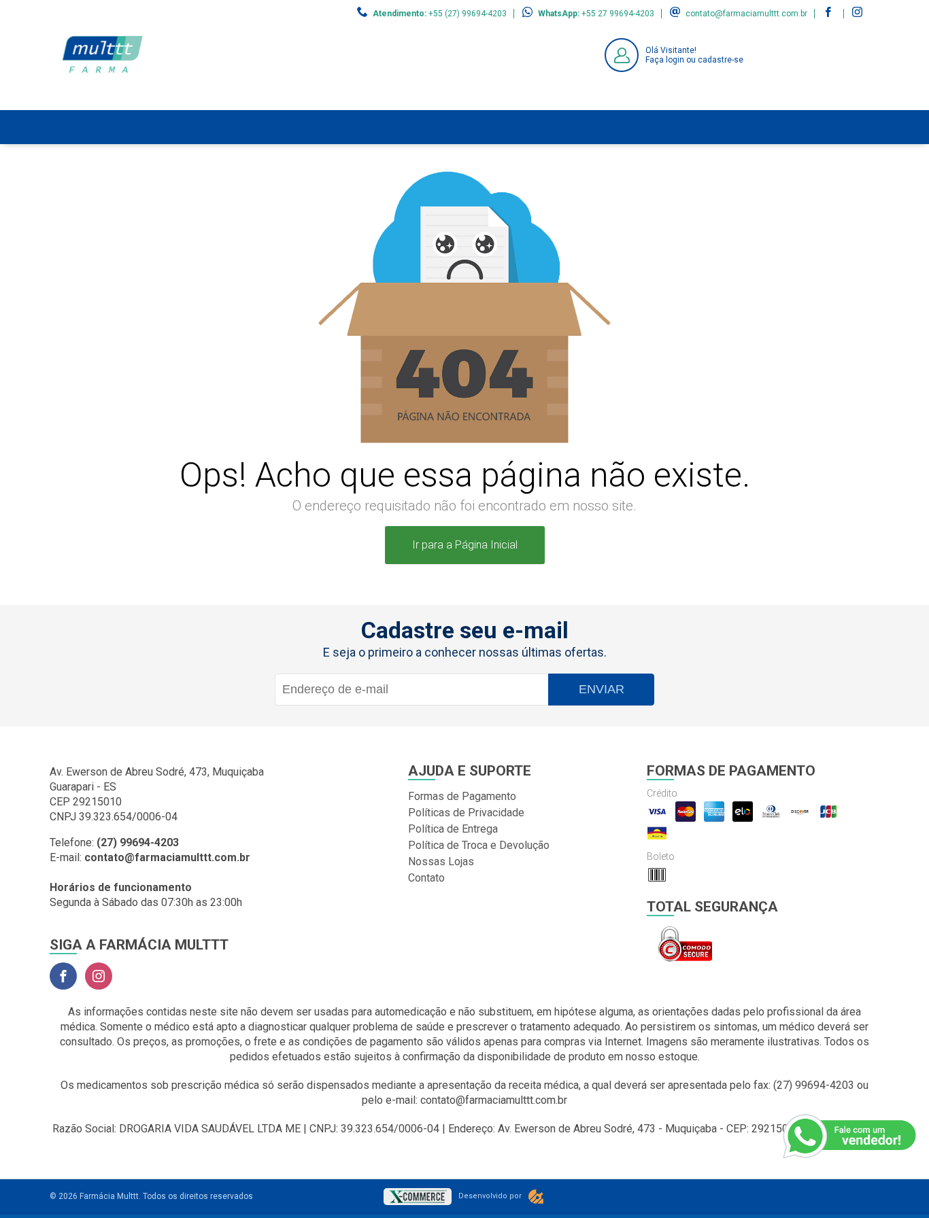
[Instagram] (98, 976)
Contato (426, 877)
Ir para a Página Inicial (465, 544)
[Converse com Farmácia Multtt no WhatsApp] (851, 1136)
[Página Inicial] (102, 99)
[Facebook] (63, 976)
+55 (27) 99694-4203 (467, 13)
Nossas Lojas (441, 861)
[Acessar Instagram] (859, 13)
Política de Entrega (453, 828)
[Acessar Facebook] (830, 13)
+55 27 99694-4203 (617, 13)
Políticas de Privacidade (466, 812)
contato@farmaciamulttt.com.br (746, 13)
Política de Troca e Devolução (479, 845)
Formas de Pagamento (462, 796)
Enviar (601, 689)
